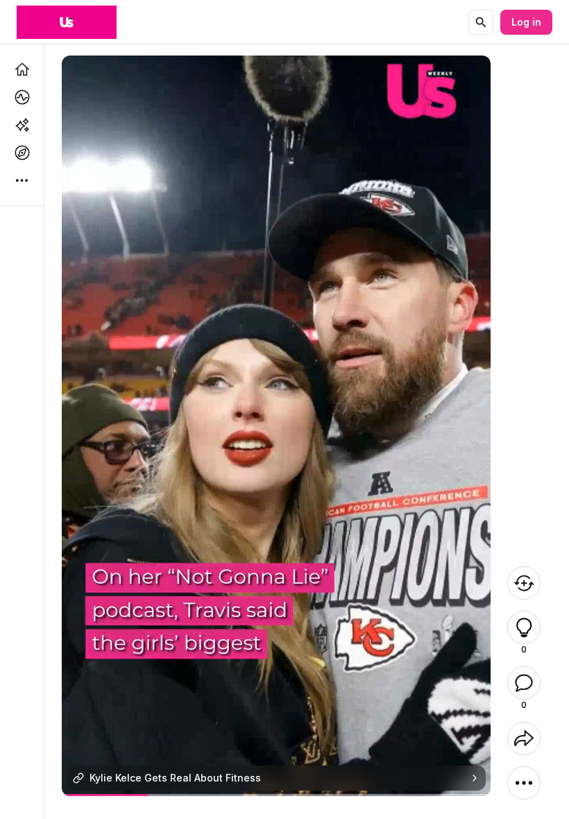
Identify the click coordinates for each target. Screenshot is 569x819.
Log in (526, 22)
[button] (524, 627)
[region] (276, 795)
